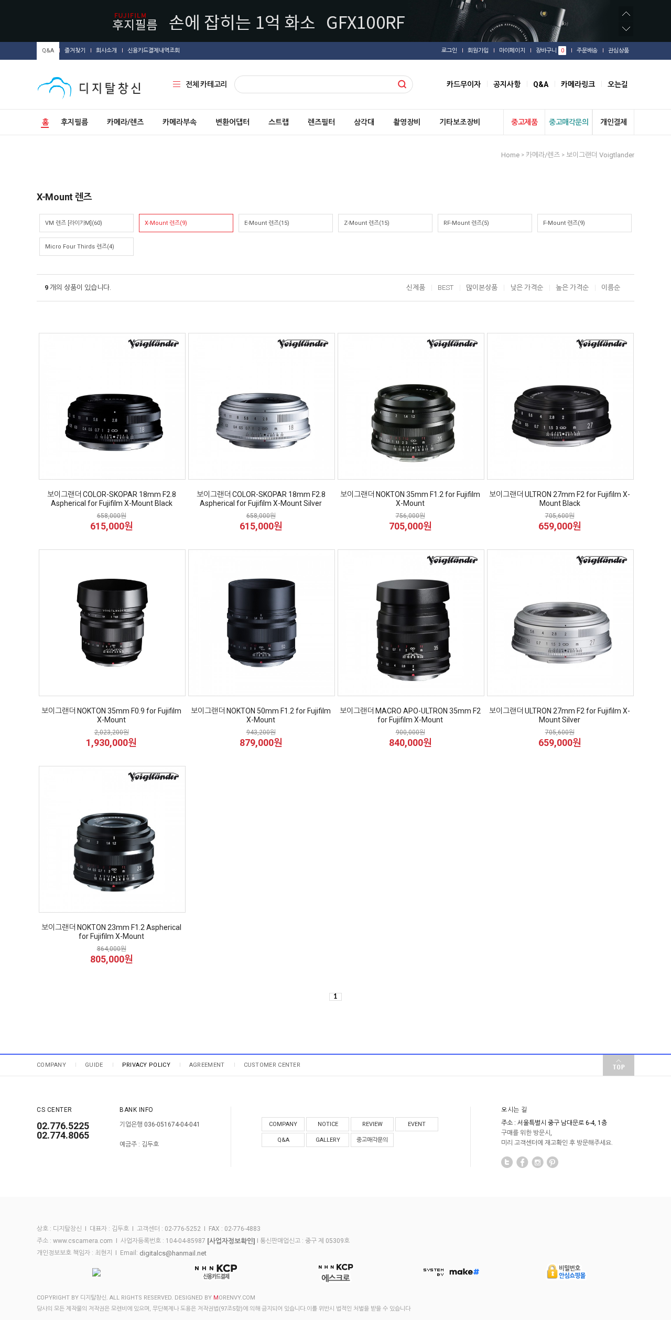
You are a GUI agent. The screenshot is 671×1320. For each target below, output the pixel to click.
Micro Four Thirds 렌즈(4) (79, 246)
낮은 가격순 (526, 287)
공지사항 (507, 84)
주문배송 (587, 50)
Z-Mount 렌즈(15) (366, 223)
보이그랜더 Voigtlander (600, 155)
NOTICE (328, 1124)
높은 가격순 (572, 287)
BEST (445, 287)
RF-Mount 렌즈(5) (466, 223)
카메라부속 (180, 122)
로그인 (449, 50)
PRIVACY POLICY (146, 1065)
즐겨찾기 (74, 50)
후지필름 (74, 122)
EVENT (417, 1124)
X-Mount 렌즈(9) (166, 223)
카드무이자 (464, 84)
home (510, 155)
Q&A (48, 50)
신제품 (415, 287)
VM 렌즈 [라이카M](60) (73, 223)
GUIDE (94, 1065)
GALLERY (328, 1140)
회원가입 (478, 50)
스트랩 (278, 122)
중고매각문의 (568, 122)
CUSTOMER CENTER (272, 1065)
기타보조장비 (459, 122)
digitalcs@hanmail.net (173, 1253)
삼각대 (364, 122)
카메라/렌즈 (125, 122)
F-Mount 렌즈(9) (564, 223)
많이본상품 (481, 287)
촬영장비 (406, 122)
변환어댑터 (232, 122)
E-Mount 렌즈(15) (266, 223)
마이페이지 (512, 50)
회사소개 (106, 50)
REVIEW (372, 1124)
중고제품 (524, 122)
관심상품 (618, 50)
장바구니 (550, 50)
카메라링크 (578, 84)
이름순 (610, 287)
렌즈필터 (321, 122)
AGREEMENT (207, 1065)
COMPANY (51, 1065)
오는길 (618, 84)
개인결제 (613, 122)
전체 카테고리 (206, 84)
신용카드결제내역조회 (153, 50)
